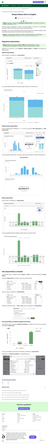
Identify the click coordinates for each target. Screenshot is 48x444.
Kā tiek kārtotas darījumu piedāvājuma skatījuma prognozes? (14, 390)
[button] (3, 436)
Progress (8, 8)
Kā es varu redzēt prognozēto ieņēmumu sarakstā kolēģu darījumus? (15, 397)
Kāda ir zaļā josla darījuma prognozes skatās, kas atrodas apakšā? (15, 399)
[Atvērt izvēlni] (45, 2)
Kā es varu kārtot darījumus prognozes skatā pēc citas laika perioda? (15, 394)
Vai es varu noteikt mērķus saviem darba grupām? (12, 392)
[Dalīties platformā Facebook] (21, 21)
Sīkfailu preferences (41, 440)
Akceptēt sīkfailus (33, 437)
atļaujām (14, 24)
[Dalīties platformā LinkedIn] (23, 21)
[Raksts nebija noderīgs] (8, 382)
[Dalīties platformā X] (25, 21)
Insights (29, 26)
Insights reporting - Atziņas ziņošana (16, 8)
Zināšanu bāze (4, 8)
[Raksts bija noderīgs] (3, 382)
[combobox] (3, 435)
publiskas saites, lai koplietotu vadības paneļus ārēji (26, 35)
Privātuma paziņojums (13, 439)
